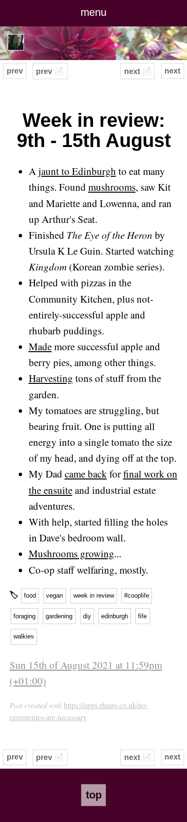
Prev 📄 (50, 71)
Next (172, 71)
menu (93, 12)
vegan (54, 595)
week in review (93, 595)
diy (87, 616)
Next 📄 (138, 71)
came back (86, 473)
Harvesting (51, 378)
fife (142, 616)
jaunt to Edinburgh (77, 171)
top (94, 795)
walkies (23, 636)
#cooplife (136, 595)
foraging (24, 616)
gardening (59, 616)
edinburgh (114, 616)
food (30, 595)
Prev (15, 71)
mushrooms (112, 187)
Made (40, 346)
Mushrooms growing (71, 553)
